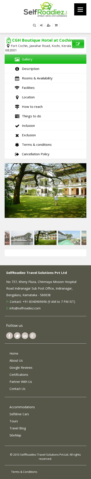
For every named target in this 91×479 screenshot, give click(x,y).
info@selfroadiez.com (25, 308)
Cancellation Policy (34, 154)
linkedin (25, 335)
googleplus (32, 335)
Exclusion (28, 135)
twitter (17, 335)
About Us (16, 360)
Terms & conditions (36, 144)
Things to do (30, 116)
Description (29, 68)
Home (13, 353)
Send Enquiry (78, 43)
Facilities (27, 87)
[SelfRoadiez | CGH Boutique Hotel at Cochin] (45, 9)
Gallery (26, 59)
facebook (9, 335)
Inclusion (27, 125)
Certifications (18, 374)
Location (27, 97)
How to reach (31, 106)
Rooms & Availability (36, 78)
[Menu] (80, 9)
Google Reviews (20, 367)
